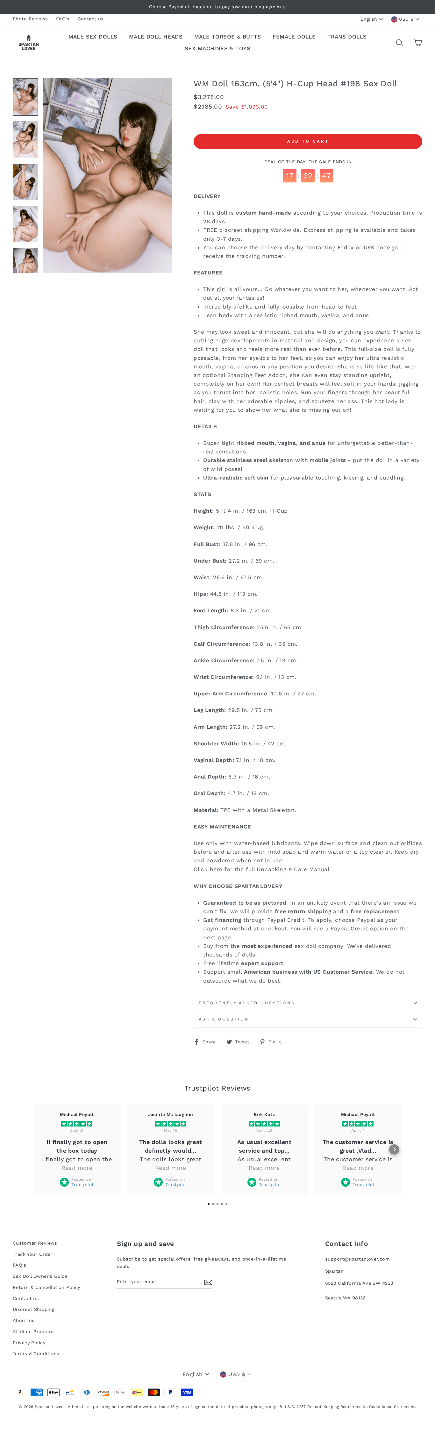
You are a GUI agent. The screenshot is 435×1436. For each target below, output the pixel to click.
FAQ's (62, 19)
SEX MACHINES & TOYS (217, 48)
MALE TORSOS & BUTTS (227, 36)
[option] (217, 7)
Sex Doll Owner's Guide (40, 1276)
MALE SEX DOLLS (93, 36)
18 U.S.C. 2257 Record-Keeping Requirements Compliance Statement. (347, 1406)
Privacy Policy (29, 1343)
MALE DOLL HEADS (155, 36)
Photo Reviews (30, 19)
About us (23, 1320)
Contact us (91, 19)
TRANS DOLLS (347, 36)
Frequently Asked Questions (247, 1002)
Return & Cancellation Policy (46, 1287)
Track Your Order (33, 1254)
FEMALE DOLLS (294, 36)
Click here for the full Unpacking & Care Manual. (262, 869)
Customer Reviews (35, 1243)
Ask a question (224, 1019)
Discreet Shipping (33, 1309)
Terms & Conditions (36, 1353)
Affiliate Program (33, 1331)
